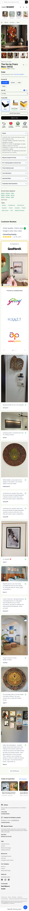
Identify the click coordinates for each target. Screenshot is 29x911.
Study (12, 197)
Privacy (9, 897)
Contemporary (11, 205)
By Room (12, 22)
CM (26, 90)
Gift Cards (3, 858)
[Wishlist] (20, 7)
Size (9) (3, 90)
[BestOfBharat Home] (8, 7)
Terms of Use (4, 897)
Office (18, 22)
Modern (24, 207)
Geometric (17, 207)
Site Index (14, 897)
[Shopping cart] (26, 7)
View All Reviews (14, 771)
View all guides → (23, 779)
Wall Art (6, 22)
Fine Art (12, 195)
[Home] (1, 22)
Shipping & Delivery (5, 849)
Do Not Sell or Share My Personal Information (18, 898)
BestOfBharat (5, 886)
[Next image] (25, 38)
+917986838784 (15, 820)
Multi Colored (5, 210)
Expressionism (20, 205)
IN (24, 90)
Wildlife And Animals (19, 210)
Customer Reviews (5, 822)
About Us (3, 866)
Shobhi (3, 889)
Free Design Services (6, 856)
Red (12, 210)
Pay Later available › (19, 74)
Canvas (13, 82)
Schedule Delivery (5, 813)
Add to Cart (14, 118)
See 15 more (4, 199)
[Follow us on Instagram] (5, 880)
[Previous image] (3, 38)
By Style (8, 195)
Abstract (4, 205)
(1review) (12, 68)
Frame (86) (4, 98)
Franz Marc (9, 61)
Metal (3, 86)
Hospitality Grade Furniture (7, 860)
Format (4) (4, 79)
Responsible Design (5, 870)
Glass (19, 82)
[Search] (26, 2)
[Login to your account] (23, 7)
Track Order (4, 811)
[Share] (23, 65)
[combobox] (13, 2)
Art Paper (5, 82)
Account (3, 845)
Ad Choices (19, 897)
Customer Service (5, 844)
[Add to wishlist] (26, 64)
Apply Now (3, 834)
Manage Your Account (6, 836)
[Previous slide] (4, 350)
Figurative (4, 207)
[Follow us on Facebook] (2, 880)
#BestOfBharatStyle (5, 877)
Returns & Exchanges (6, 847)
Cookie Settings (4, 898)
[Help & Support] (25, 907)
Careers (3, 868)
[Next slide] (25, 350)
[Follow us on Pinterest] (9, 880)
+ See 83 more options (14, 113)
